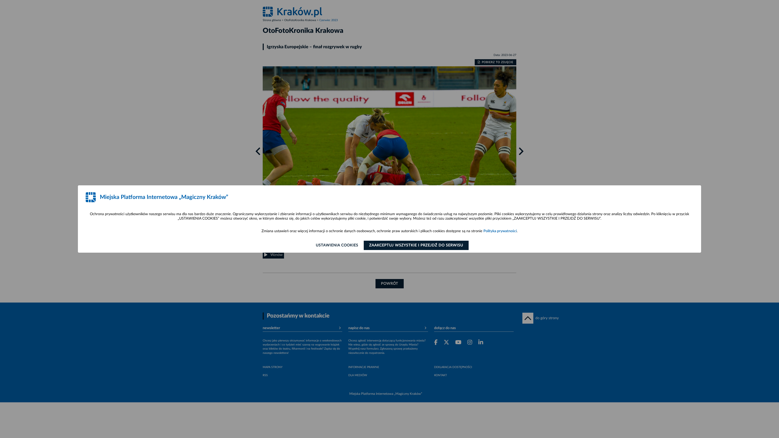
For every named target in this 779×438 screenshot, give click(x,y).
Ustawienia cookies (337, 245)
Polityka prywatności (500, 231)
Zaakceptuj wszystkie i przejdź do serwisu (416, 245)
